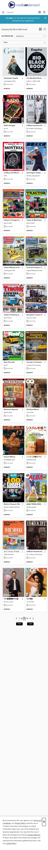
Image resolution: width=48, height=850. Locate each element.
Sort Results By (7, 36)
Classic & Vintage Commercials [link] (12, 220)
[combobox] (19, 12)
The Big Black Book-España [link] (35, 78)
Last (30, 624)
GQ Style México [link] (32, 410)
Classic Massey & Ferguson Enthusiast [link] (12, 268)
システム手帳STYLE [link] (34, 457)
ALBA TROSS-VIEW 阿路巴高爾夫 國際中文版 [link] (35, 504)
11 (30, 618)
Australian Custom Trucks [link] (35, 315)
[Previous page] (16, 618)
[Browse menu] (44, 12)
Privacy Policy (20, 823)
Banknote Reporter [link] (11, 410)
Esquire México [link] (9, 457)
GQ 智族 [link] (29, 599)
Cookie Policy (11, 843)
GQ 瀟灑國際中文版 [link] (11, 599)
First (19, 624)
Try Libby (9, 18)
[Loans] (40, 12)
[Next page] (33, 618)
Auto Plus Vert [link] (9, 362)
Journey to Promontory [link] (35, 362)
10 (27, 618)
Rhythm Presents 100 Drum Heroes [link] (12, 504)
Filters (6, 42)
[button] (40, 30)
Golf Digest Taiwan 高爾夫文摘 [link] (35, 173)
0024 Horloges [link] (9, 126)
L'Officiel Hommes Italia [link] (35, 552)
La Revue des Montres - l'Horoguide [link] (12, 173)
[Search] (3, 12)
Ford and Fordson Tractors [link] (35, 268)
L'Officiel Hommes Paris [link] (35, 126)
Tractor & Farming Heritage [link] (12, 315)
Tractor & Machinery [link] (34, 220)
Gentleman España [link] (11, 78)
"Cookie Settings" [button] (33, 835)
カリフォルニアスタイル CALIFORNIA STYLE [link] (12, 552)
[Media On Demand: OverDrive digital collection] (24, 4)
